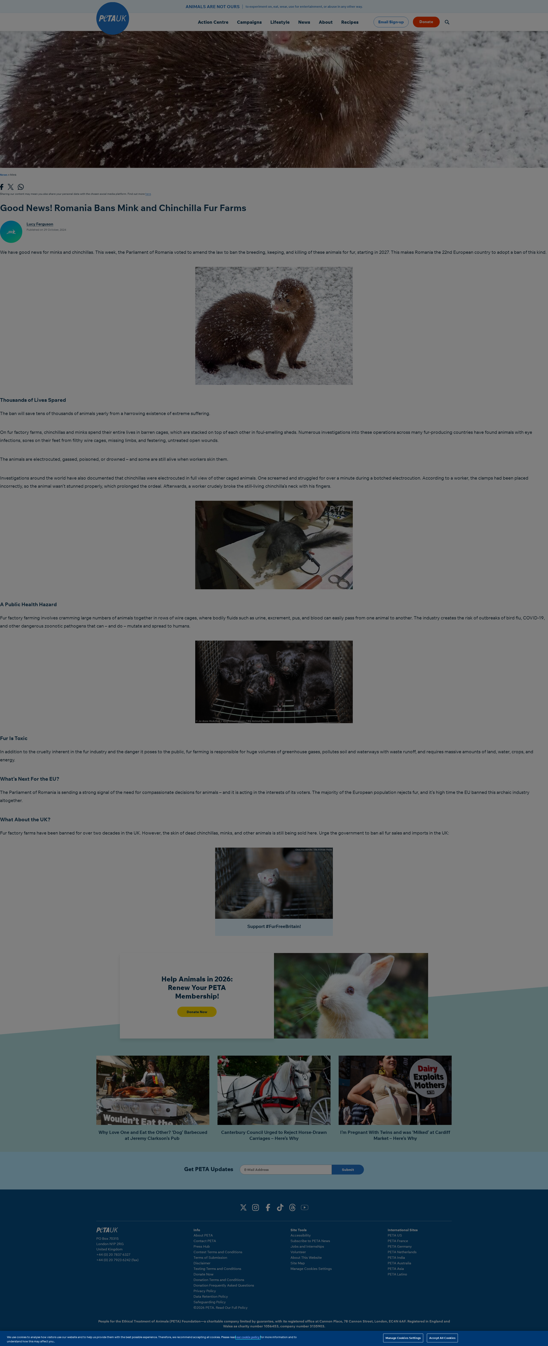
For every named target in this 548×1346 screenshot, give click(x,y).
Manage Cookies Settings (403, 1338)
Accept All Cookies (442, 1338)
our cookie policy (248, 1337)
